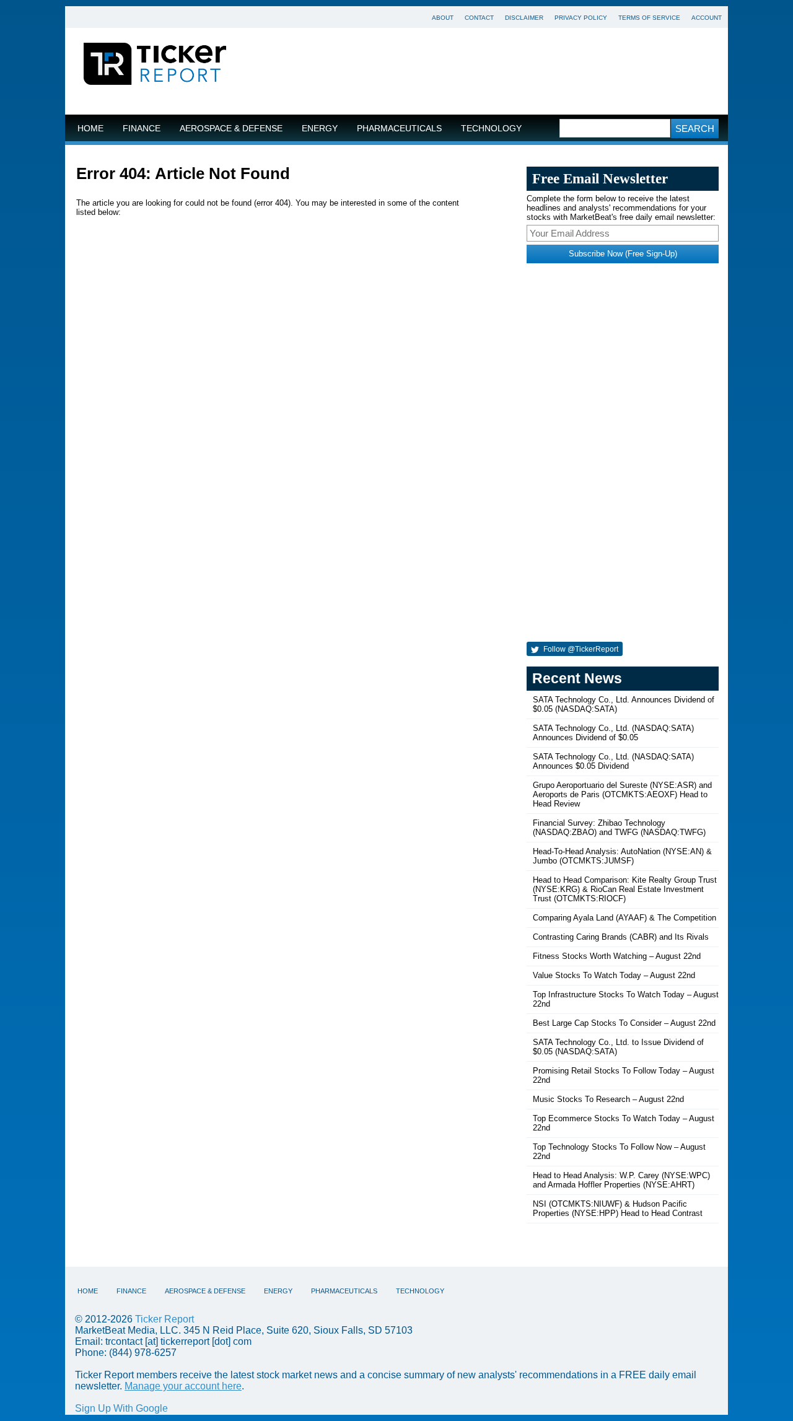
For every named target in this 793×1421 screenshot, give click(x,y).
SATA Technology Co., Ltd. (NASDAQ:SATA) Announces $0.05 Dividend (613, 761)
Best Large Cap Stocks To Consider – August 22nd (624, 1023)
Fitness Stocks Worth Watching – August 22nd (617, 956)
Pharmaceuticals (399, 128)
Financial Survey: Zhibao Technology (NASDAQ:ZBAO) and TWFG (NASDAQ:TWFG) (619, 827)
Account (706, 17)
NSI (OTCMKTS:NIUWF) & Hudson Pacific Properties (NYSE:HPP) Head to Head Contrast (618, 1208)
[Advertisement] (486, 71)
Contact (479, 17)
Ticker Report (164, 1319)
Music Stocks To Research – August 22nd (608, 1099)
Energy (320, 128)
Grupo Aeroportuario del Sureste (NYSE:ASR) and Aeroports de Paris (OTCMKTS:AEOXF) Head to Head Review (622, 794)
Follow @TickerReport (579, 649)
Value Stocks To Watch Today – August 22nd (614, 975)
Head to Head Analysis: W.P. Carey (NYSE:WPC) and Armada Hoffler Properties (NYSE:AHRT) (621, 1180)
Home (90, 128)
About (442, 17)
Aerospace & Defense (231, 128)
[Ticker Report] (155, 65)
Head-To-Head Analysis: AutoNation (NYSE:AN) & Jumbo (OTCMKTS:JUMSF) (622, 856)
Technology (491, 128)
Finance (141, 128)
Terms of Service (649, 17)
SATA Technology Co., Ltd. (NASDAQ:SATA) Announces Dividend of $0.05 (613, 733)
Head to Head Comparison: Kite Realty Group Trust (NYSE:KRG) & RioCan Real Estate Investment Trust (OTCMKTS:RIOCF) (625, 889)
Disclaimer (524, 17)
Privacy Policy (580, 17)
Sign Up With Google (121, 1408)
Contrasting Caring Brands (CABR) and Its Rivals (621, 937)
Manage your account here (183, 1386)
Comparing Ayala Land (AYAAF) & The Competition (624, 917)
